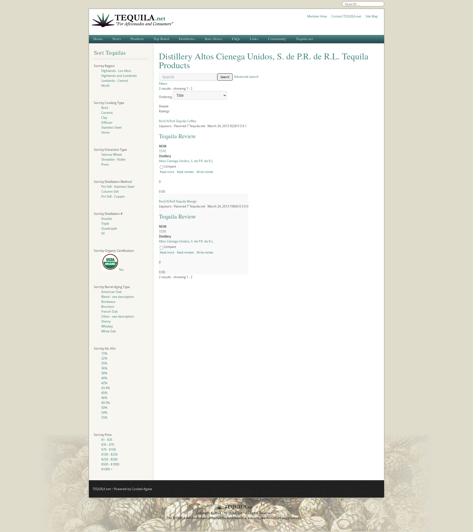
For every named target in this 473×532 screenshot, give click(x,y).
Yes (121, 269)
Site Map (372, 16)
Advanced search (246, 76)
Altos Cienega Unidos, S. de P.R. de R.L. (186, 161)
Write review (205, 172)
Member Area (317, 16)
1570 (162, 151)
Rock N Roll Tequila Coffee (177, 121)
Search (224, 77)
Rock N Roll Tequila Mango (178, 201)
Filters (163, 83)
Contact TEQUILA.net (346, 16)
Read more (167, 172)
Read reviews (185, 172)
